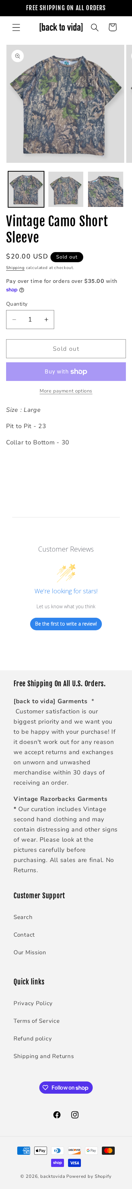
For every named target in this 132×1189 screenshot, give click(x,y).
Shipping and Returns (44, 1056)
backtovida (52, 1176)
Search (23, 917)
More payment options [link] (66, 390)
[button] (16, 27)
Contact (24, 935)
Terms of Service (37, 1021)
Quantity (17, 304)
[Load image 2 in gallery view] (66, 189)
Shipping (15, 267)
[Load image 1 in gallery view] (26, 189)
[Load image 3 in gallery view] (106, 189)
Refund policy (33, 1038)
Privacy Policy (33, 1003)
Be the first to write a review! (66, 623)
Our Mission (30, 952)
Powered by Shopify (88, 1176)
